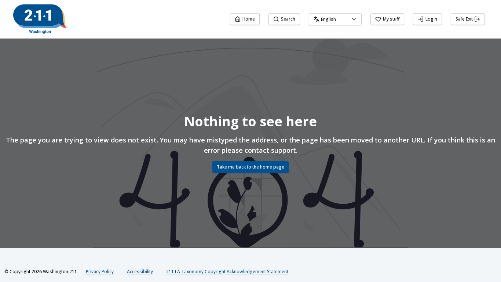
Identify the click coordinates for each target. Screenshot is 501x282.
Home (248, 19)
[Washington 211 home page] (40, 19)
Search (288, 19)
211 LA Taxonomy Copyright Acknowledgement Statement (227, 271)
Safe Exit (464, 19)
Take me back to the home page (250, 167)
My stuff (391, 19)
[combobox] (335, 19)
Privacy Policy (100, 271)
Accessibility (140, 271)
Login (431, 19)
